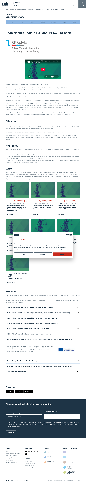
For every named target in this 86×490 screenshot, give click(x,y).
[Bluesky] (26, 454)
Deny (24, 254)
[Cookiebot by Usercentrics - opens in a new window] (66, 235)
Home (7, 9)
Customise (42, 254)
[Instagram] (31, 451)
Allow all (62, 254)
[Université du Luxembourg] (5, 4)
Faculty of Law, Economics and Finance (18, 9)
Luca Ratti (8, 112)
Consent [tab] (23, 239)
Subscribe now (11, 432)
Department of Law (39, 9)
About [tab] (63, 239)
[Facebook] (26, 451)
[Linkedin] (28, 451)
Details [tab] (43, 239)
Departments (30, 9)
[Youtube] (34, 451)
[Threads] (37, 451)
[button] (10, 391)
